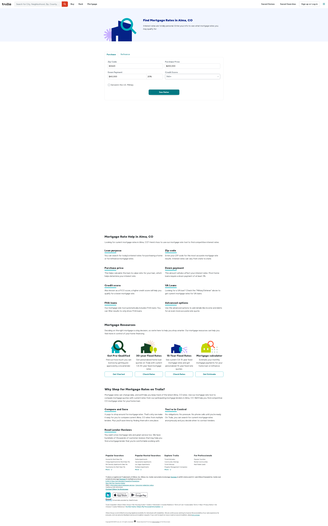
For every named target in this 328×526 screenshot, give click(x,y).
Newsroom (156, 505)
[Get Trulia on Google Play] (138, 495)
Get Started (119, 374)
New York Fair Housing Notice (115, 483)
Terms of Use (179, 505)
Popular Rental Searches (148, 455)
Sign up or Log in (309, 4)
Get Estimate (209, 374)
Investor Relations (167, 505)
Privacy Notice (208, 505)
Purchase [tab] (111, 54)
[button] (65, 4)
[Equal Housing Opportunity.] (134, 522)
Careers (148, 505)
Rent (81, 4)
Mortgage (92, 4)
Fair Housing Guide (138, 505)
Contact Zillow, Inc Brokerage (117, 489)
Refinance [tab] (125, 54)
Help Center (155, 522)
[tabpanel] (164, 77)
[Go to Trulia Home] (8, 4)
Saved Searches (288, 4)
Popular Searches (115, 455)
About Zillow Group (124, 505)
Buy (72, 4)
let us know (196, 515)
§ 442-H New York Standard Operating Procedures (122, 481)
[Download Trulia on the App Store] (120, 495)
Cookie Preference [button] (118, 507)
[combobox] (41, 4)
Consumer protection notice (144, 485)
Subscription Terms (191, 505)
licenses (174, 477)
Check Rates (149, 374)
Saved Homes (268, 4)
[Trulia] (108, 495)
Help (200, 505)
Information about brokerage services (122, 485)
